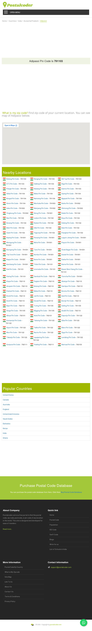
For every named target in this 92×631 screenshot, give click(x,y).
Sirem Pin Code (12, 203)
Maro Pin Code (67, 328)
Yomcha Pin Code (68, 276)
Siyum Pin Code (12, 328)
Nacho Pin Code (39, 332)
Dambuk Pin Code (40, 276)
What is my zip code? (15, 113)
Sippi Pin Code (66, 332)
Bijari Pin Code (11, 306)
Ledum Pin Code (39, 218)
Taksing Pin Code (40, 320)
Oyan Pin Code (11, 233)
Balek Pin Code (67, 213)
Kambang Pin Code (13, 264)
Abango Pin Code (68, 281)
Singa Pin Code (12, 311)
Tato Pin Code (39, 250)
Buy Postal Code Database (71, 492)
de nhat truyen (14, 615)
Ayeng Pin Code (67, 194)
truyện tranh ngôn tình (37, 615)
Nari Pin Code (11, 218)
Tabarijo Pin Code (13, 337)
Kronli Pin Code (12, 296)
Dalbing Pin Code (40, 184)
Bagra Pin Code (12, 259)
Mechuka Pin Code (40, 203)
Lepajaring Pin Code (41, 337)
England (6, 409)
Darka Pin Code (67, 259)
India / (20, 21)
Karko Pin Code (67, 203)
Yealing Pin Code (40, 345)
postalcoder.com (55, 625)
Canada (6, 400)
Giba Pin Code (66, 320)
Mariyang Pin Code (40, 208)
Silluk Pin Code (11, 194)
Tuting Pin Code (39, 306)
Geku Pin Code (11, 208)
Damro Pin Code (67, 189)
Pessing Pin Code (40, 238)
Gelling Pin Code (67, 306)
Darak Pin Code (67, 255)
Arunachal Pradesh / (31, 21)
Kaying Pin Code (12, 238)
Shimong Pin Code (68, 208)
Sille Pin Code (38, 228)
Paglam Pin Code (40, 281)
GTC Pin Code (11, 184)
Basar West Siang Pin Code (71, 269)
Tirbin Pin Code (39, 264)
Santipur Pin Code (68, 286)
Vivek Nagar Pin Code (69, 250)
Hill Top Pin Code (67, 179)
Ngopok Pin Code (67, 198)
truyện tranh (21, 615)
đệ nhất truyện (7, 615)
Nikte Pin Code (39, 242)
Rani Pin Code (66, 228)
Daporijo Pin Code (68, 316)
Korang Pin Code (12, 223)
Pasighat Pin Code (68, 233)
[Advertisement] (46, 39)
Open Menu (15, 12)
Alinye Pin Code (12, 316)
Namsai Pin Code (68, 345)
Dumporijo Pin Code (13, 320)
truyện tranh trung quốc (71, 615)
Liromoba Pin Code (40, 269)
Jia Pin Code (38, 296)
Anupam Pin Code (13, 286)
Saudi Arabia (7, 419)
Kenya (5, 428)
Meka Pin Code (39, 291)
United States (8, 395)
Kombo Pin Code (39, 255)
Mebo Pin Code (39, 194)
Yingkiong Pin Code (13, 213)
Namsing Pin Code (40, 198)
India (4, 433)
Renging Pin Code (40, 179)
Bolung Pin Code (39, 286)
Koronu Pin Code (67, 291)
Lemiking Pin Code (68, 337)
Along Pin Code (39, 213)
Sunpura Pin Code (13, 345)
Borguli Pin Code (12, 198)
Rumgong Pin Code (13, 250)
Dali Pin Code (11, 269)
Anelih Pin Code (67, 311)
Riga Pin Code (66, 184)
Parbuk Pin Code (12, 291)
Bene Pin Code (39, 259)
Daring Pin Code (12, 276)
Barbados (6, 424)
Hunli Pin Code (11, 301)
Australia (6, 405)
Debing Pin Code (67, 223)
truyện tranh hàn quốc (59, 615)
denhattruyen (8, 618)
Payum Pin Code (67, 242)
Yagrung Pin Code (40, 233)
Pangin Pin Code (12, 189)
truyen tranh (28, 615)
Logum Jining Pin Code (70, 238)
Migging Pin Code (40, 311)
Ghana (5, 438)
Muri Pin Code (11, 332)
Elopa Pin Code (12, 281)
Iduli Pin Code (66, 296)
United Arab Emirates (11, 414)
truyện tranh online (48, 615)
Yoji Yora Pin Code (13, 255)
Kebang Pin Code (40, 189)
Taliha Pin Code (39, 328)
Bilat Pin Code (11, 228)
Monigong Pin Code (13, 242)
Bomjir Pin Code (67, 301)
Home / (5, 21)
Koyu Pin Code (66, 218)
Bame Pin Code (67, 264)
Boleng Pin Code (12, 179)
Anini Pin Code (39, 316)
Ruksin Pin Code (39, 223)
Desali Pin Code (39, 301)
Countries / (13, 21)
